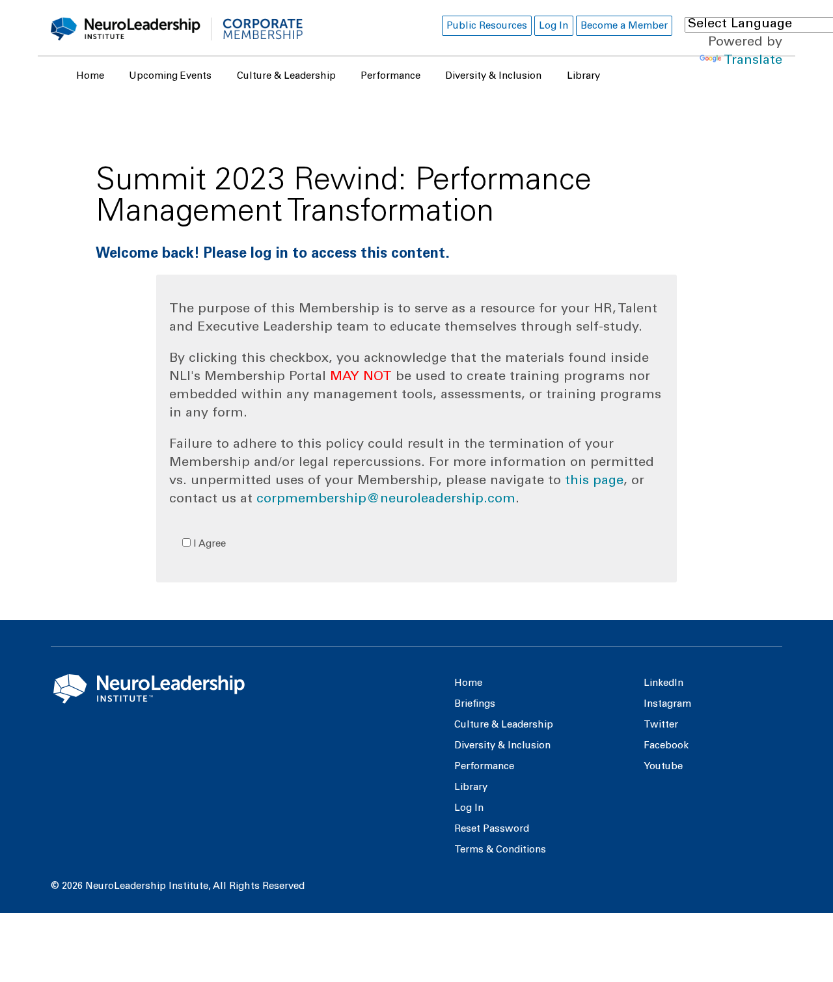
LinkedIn (663, 684)
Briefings (474, 704)
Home (90, 76)
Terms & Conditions (500, 850)
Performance (390, 76)
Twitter (661, 725)
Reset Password (491, 829)
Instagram (667, 704)
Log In (553, 26)
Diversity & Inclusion (493, 76)
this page (594, 481)
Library (583, 76)
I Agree (208, 544)
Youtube (663, 767)
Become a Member (624, 26)
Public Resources (486, 26)
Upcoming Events (170, 76)
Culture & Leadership (286, 76)
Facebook (666, 746)
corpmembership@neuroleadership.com (385, 499)
